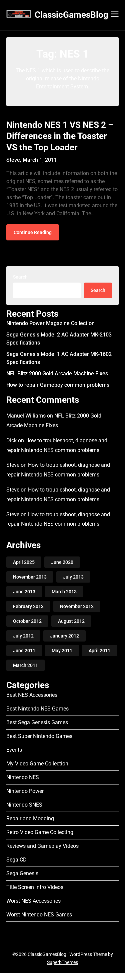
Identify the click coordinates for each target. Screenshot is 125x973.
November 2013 (30, 577)
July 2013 (73, 577)
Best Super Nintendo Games (39, 736)
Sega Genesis (22, 873)
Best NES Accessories (31, 695)
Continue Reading (33, 232)
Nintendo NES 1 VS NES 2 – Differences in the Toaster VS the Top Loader (59, 136)
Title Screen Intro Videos (34, 887)
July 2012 (23, 636)
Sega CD (16, 859)
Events (14, 750)
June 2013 (24, 591)
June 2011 (24, 650)
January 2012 (64, 636)
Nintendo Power (25, 791)
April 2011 (99, 650)
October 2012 (27, 621)
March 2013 (64, 591)
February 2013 (28, 606)
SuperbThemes (62, 962)
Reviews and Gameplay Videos (42, 846)
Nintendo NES (22, 777)
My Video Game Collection (37, 763)
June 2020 (62, 562)
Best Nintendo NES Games (37, 708)
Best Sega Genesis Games (37, 722)
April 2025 (24, 562)
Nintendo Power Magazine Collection (50, 323)
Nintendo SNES (24, 805)
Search (20, 277)
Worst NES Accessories (33, 901)
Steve (12, 465)
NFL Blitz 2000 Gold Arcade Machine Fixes (57, 373)
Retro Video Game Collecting (39, 832)
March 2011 (25, 665)
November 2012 (77, 606)
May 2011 (62, 650)
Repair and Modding (30, 818)
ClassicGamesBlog (71, 15)
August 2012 (71, 621)
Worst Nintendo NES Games (39, 914)
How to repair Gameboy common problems (57, 385)
